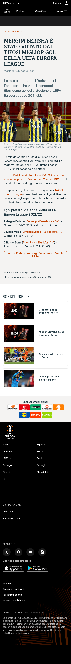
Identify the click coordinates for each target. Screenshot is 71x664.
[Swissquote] (47, 407)
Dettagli (41, 465)
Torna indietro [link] (15, 31)
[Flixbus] (47, 415)
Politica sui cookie (12, 594)
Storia (40, 458)
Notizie (40, 451)
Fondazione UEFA (12, 518)
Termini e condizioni (13, 589)
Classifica (8, 451)
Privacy (7, 583)
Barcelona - (30, 242)
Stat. (5, 479)
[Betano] (35, 415)
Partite (6, 444)
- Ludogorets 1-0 (51, 231)
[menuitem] (23, 11)
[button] (61, 11)
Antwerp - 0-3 (42, 221)
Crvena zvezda (32, 231)
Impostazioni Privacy (14, 600)
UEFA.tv (7, 458)
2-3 (46, 242)
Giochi (6, 472)
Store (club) (43, 472)
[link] (20, 11)
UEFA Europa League (7, 11)
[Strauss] (24, 407)
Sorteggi (7, 465)
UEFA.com (8, 511)
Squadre (41, 444)
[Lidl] (24, 415)
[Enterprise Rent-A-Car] (35, 407)
